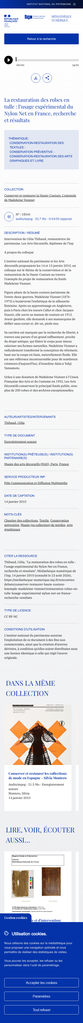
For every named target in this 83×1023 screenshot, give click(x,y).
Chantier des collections (21, 520)
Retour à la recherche (41, 38)
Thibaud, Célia (14, 423)
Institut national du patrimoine (49, 4)
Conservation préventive (31, 152)
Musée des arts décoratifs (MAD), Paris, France (36, 464)
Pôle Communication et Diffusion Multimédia (35, 483)
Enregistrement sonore (20, 442)
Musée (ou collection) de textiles (43, 525)
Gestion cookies (15, 918)
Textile (44, 520)
